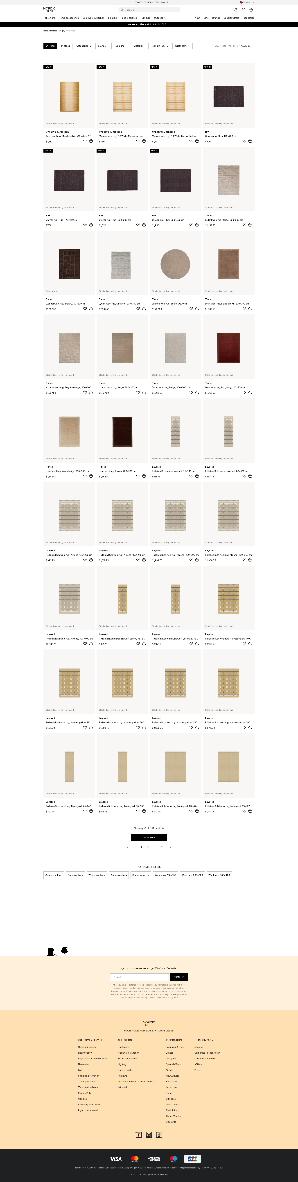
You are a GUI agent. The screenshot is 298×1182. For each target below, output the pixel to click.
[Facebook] (139, 1134)
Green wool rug (53, 875)
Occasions (171, 1087)
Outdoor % (160, 18)
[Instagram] (149, 1134)
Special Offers (231, 18)
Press (197, 1070)
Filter (52, 45)
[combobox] (247, 2)
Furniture (145, 18)
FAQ (80, 1070)
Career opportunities (205, 1058)
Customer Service (87, 1047)
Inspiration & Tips (175, 1047)
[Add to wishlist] (85, 141)
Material (138, 46)
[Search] (122, 9)
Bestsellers (171, 1081)
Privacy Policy (85, 1093)
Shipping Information (88, 1075)
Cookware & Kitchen (128, 1052)
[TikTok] (159, 1134)
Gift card (122, 1087)
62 (161, 847)
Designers (171, 1058)
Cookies (82, 1098)
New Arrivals (172, 1075)
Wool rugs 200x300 (192, 875)
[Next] (254, 875)
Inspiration (249, 18)
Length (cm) (158, 46)
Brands (216, 18)
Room (169, 1093)
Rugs (61, 31)
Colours (119, 46)
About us (198, 1047)
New (197, 18)
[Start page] (49, 9)
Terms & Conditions (88, 1087)
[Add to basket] (91, 141)
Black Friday (172, 1110)
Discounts (171, 1122)
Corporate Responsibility (207, 1052)
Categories (82, 46)
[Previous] (43, 875)
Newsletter (83, 1064)
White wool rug (96, 875)
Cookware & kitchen (93, 18)
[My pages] (236, 10)
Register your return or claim (92, 1058)
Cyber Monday (173, 1116)
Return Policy (85, 1052)
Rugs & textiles (129, 18)
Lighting (112, 18)
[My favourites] (243, 10)
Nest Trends (172, 1104)
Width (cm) (181, 46)
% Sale (169, 1070)
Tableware (49, 18)
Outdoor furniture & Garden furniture (136, 1081)
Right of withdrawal (88, 1110)
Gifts (206, 18)
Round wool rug (140, 875)
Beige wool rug (119, 875)
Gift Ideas (171, 1098)
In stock (65, 46)
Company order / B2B (89, 1104)
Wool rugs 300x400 (219, 875)
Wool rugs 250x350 (165, 875)
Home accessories (69, 18)
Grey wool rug (75, 875)
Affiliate (198, 1064)
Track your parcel (87, 1081)
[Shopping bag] (251, 10)
